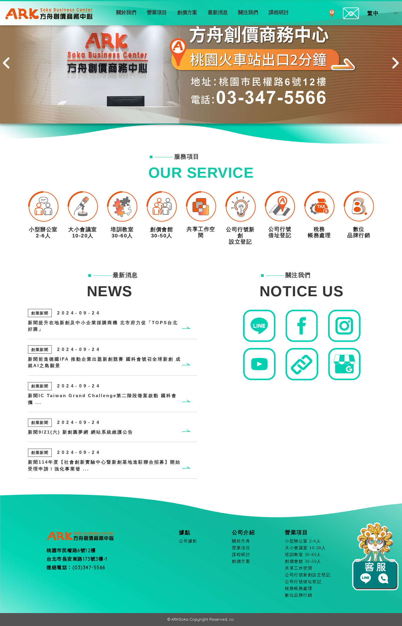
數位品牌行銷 (298, 595)
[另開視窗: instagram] (344, 325)
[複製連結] (301, 364)
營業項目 (157, 12)
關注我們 (248, 12)
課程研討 (279, 12)
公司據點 (188, 541)
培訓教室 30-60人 (303, 554)
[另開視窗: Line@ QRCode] (259, 325)
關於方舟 (241, 541)
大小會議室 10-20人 (305, 548)
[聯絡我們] (351, 13)
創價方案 (187, 12)
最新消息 (218, 12)
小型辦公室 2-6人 (303, 541)
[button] (7, 62)
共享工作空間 (298, 568)
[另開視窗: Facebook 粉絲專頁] (301, 325)
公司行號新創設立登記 (307, 575)
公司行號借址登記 (303, 582)
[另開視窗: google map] (344, 364)
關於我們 (126, 12)
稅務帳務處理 (298, 588)
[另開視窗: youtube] (259, 364)
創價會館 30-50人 (303, 561)
